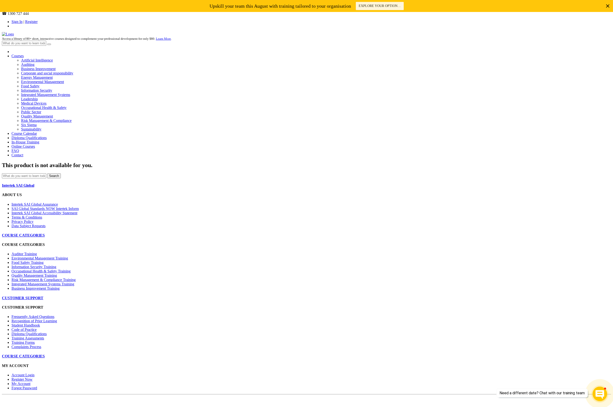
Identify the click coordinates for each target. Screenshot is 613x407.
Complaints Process (26, 347)
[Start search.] (49, 44)
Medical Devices (33, 103)
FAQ (15, 151)
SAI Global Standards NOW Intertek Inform (45, 209)
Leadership (29, 99)
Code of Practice (24, 330)
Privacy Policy (22, 222)
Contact (17, 155)
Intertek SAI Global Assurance (34, 204)
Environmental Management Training (39, 258)
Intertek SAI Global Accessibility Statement (44, 213)
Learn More (163, 38)
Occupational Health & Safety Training (41, 271)
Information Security (36, 90)
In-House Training (25, 142)
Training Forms (23, 342)
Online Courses (23, 146)
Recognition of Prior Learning (34, 321)
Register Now (22, 379)
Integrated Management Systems (45, 95)
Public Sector (31, 112)
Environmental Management (42, 82)
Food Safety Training (27, 262)
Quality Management (37, 116)
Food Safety (30, 86)
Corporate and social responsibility (47, 73)
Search (54, 176)
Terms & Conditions (26, 217)
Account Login (22, 375)
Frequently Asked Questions (32, 317)
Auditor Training (24, 254)
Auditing (27, 64)
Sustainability (31, 129)
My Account (20, 384)
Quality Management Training (34, 275)
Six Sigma (29, 125)
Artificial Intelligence (37, 60)
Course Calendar (24, 133)
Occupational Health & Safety (44, 108)
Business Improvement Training (35, 288)
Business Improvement (38, 69)
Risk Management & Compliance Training (43, 280)
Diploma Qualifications (29, 138)
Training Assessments (27, 338)
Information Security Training (33, 267)
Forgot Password (24, 388)
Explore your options (379, 6)
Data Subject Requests (28, 226)
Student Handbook (25, 325)
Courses (17, 56)
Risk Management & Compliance (46, 121)
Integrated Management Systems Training (42, 284)
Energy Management (37, 77)
